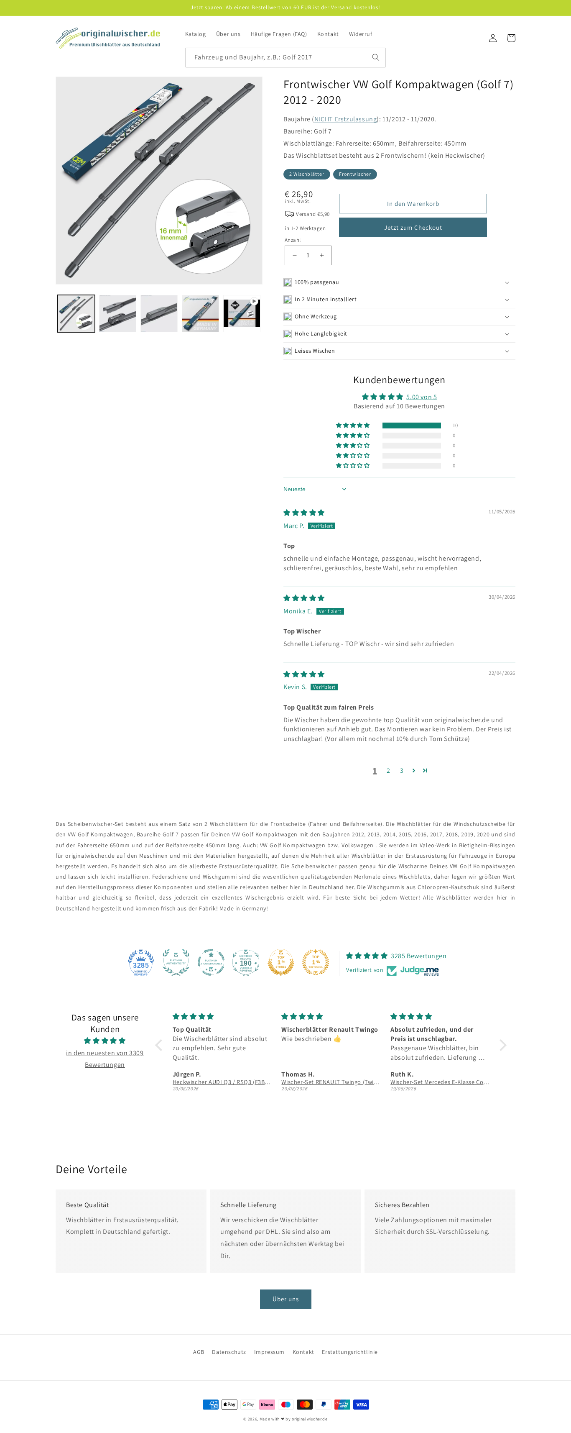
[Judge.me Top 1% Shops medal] (281, 962)
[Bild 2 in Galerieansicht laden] (117, 313)
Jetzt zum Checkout (413, 227)
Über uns (286, 1299)
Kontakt (303, 1352)
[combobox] (285, 57)
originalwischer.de (310, 1419)
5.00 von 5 (421, 396)
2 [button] (388, 770)
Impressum (269, 1352)
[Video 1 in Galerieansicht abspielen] (241, 313)
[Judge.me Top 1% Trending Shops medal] (315, 962)
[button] (399, 282)
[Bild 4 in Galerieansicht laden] (200, 313)
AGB (198, 1352)
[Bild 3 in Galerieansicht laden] (159, 313)
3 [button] (402, 770)
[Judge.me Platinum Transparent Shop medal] (211, 962)
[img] (304, 512)
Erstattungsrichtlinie (350, 1352)
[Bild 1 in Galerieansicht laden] (76, 313)
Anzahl (293, 240)
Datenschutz (229, 1352)
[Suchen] (376, 57)
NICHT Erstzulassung (345, 119)
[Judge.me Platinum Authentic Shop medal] (176, 962)
